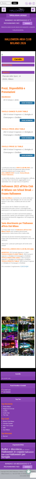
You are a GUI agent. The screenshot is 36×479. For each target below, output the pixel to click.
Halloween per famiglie (13, 455)
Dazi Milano (6, 430)
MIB (4, 427)
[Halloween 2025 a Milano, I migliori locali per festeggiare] (17, 10)
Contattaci (27, 23)
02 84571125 (6, 390)
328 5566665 (7, 392)
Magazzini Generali (8, 408)
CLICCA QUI (24, 266)
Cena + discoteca (25, 449)
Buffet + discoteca (11, 449)
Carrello (18, 59)
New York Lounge (8, 425)
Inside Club (6, 413)
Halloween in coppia (12, 451)
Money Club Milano (8, 421)
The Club (5, 415)
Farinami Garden (8, 423)
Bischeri (5, 436)
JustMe (5, 411)
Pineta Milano (7, 406)
